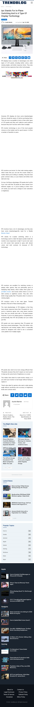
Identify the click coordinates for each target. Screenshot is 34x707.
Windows (5, 552)
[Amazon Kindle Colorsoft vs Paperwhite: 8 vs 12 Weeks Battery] (7, 513)
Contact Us (20, 689)
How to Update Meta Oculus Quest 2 (20, 620)
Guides (5, 534)
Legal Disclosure (9, 692)
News (4, 556)
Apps (4, 559)
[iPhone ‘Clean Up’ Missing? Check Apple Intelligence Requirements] (5, 585)
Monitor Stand (5, 233)
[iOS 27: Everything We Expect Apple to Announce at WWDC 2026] (5, 601)
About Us (10, 689)
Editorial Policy (23, 694)
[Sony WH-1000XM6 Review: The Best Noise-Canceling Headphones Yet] (5, 630)
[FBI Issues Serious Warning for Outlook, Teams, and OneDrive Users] (24, 432)
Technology (4, 19)
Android (5, 538)
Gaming (5, 548)
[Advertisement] (17, 97)
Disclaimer (9, 697)
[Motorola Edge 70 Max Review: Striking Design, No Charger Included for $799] (7, 488)
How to (5, 531)
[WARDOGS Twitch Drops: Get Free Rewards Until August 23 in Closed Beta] (7, 505)
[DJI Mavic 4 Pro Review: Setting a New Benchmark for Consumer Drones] (5, 639)
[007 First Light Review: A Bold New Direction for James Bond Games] (5, 676)
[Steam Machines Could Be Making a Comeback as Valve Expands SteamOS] (9, 432)
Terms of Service (9, 694)
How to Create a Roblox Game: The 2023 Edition (8, 416)
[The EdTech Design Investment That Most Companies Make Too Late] (9, 451)
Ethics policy (21, 697)
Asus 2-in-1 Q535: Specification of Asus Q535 (25, 416)
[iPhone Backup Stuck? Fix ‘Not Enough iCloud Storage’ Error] (5, 593)
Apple (20, 455)
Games (5, 436)
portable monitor (6, 291)
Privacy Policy (23, 692)
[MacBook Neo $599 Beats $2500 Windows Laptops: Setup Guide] (7, 496)
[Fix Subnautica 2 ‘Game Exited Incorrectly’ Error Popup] (5, 651)
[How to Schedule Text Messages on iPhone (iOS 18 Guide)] (5, 576)
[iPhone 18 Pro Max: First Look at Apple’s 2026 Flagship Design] (24, 451)
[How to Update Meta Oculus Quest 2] (5, 622)
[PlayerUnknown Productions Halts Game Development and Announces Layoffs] (5, 659)
